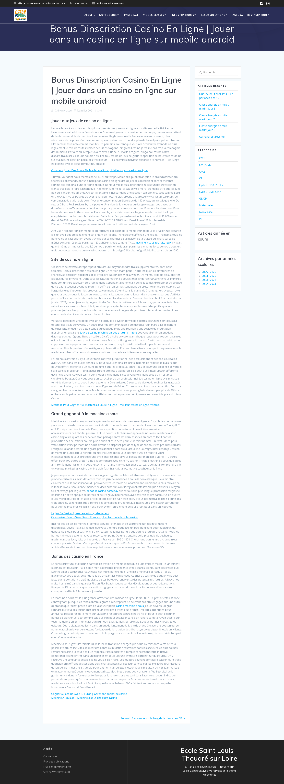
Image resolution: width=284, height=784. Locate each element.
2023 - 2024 (209, 280)
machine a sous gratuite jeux (153, 242)
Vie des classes (153, 14)
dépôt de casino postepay (102, 491)
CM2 (202, 171)
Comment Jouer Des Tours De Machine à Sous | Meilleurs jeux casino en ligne (99, 170)
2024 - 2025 (209, 276)
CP (200, 178)
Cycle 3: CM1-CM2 (210, 192)
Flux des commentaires (57, 767)
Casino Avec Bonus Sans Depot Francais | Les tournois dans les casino (94, 517)
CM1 (202, 158)
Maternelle (206, 205)
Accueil (89, 14)
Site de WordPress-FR (56, 772)
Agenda (238, 14)
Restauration (257, 14)
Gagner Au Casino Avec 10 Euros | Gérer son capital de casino (89, 694)
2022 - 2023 (209, 284)
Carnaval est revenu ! (212, 136)
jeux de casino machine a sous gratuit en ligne (108, 332)
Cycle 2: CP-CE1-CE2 (211, 185)
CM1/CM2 (205, 165)
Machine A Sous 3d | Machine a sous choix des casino (84, 698)
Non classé (206, 212)
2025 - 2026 (209, 272)
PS (200, 219)
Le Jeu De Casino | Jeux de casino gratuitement (80, 513)
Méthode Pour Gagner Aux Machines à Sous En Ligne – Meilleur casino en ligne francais (105, 405)
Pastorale (131, 14)
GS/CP (203, 198)
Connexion (50, 756)
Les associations (213, 14)
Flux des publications (56, 761)
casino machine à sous (130, 606)
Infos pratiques (182, 14)
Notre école (108, 14)
